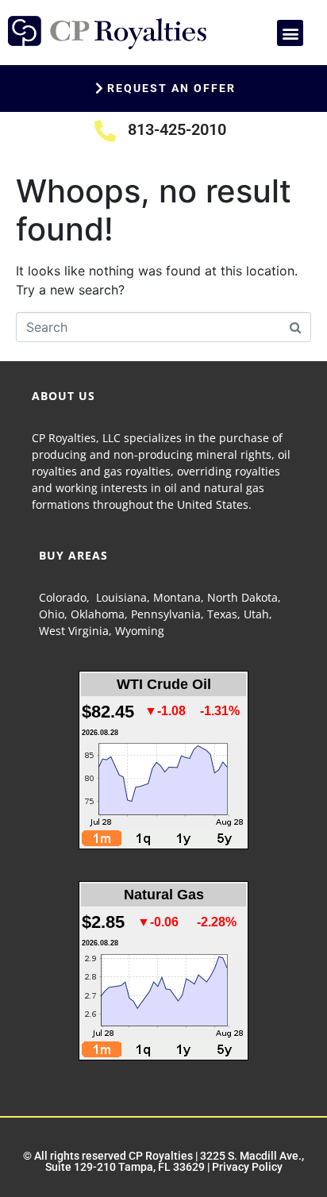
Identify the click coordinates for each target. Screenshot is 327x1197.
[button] (290, 33)
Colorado (63, 597)
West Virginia (74, 630)
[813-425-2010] (105, 130)
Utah (256, 614)
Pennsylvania (166, 614)
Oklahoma (98, 614)
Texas (222, 614)
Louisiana (121, 597)
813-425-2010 (177, 129)
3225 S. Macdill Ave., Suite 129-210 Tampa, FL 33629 (175, 1161)
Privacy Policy (247, 1166)
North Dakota (242, 597)
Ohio (51, 614)
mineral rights (233, 454)
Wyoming (139, 630)
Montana (177, 597)
